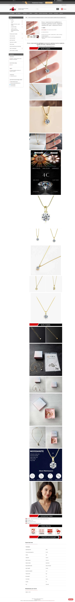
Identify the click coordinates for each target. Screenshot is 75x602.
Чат (71, 599)
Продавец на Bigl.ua (37, 599)
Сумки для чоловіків (13, 42)
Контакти (56, 13)
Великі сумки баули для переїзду (15, 46)
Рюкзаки (25, 13)
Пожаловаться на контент (41, 600)
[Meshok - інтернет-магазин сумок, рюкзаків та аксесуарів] (13, 10)
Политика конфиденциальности (49, 600)
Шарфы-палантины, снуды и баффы (15, 24)
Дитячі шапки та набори (14, 50)
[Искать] (57, 9)
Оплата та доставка (43, 13)
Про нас (50, 13)
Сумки (30, 13)
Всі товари (18, 13)
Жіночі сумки (12, 44)
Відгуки (61, 13)
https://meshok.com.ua (50, 46)
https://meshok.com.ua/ (14, 81)
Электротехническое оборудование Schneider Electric (15, 30)
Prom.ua (42, 598)
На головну (12, 13)
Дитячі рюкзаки (12, 40)
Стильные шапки (13, 26)
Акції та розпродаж (13, 48)
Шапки (36, 13)
